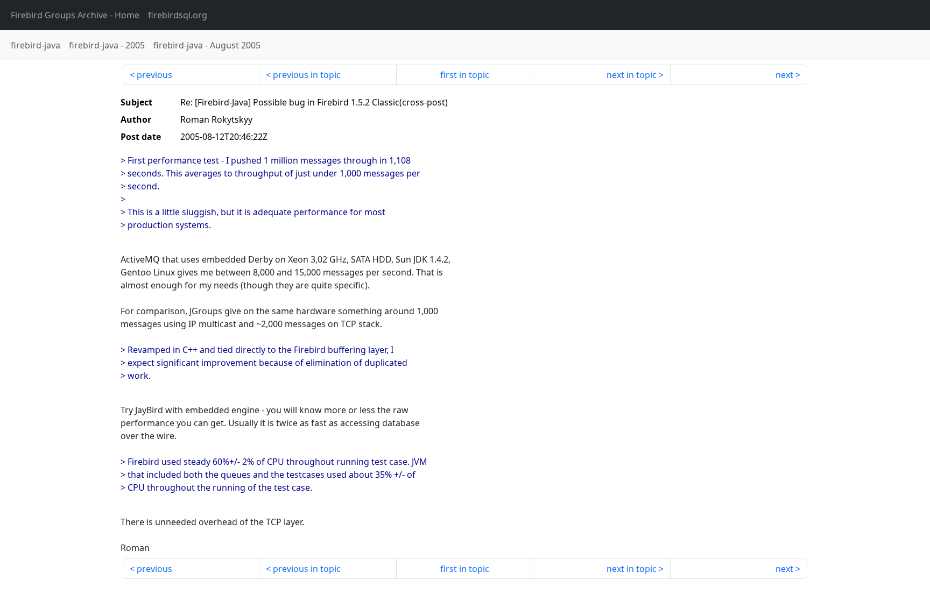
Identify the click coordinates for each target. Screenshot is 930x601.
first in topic (464, 75)
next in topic (632, 75)
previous (154, 75)
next (784, 75)
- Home (75, 15)
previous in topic (307, 75)
